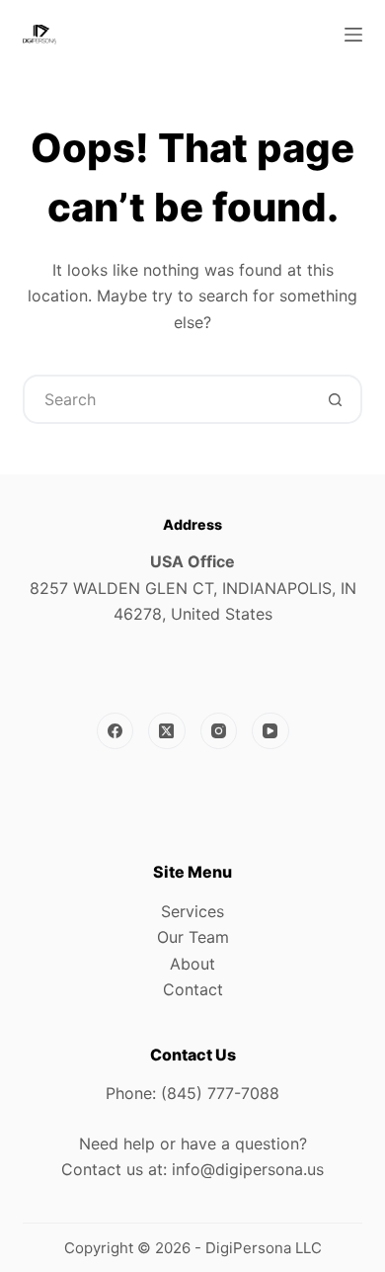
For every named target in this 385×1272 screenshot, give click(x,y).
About (192, 964)
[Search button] (335, 399)
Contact (193, 989)
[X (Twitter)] (167, 731)
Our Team (193, 937)
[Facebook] (115, 731)
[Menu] (353, 34)
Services (192, 911)
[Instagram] (219, 731)
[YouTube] (270, 731)
